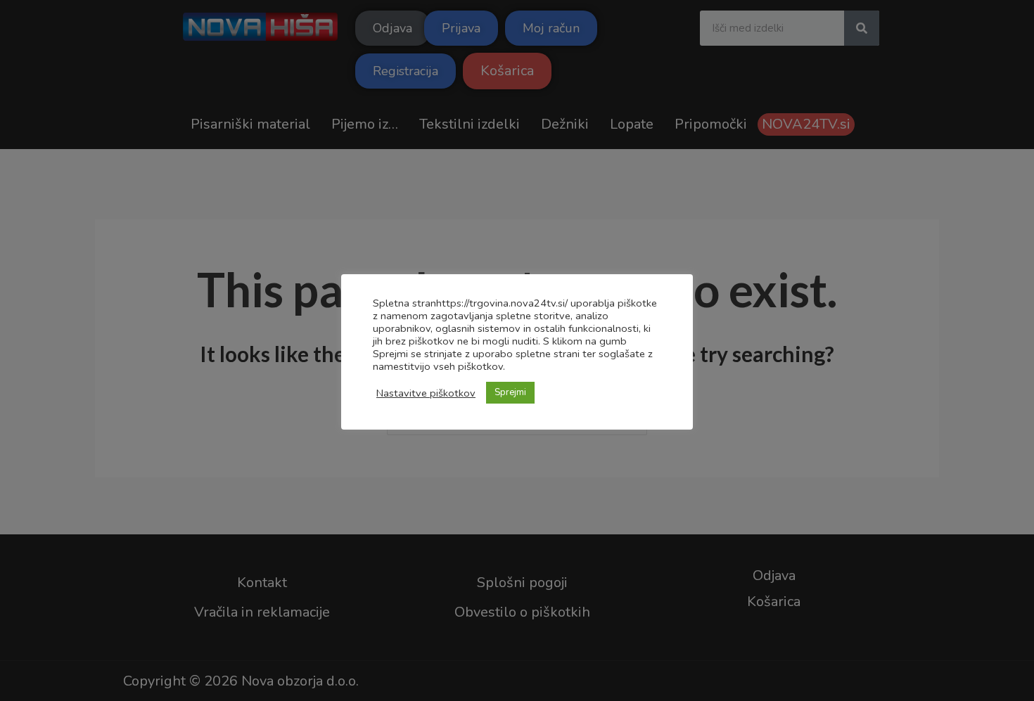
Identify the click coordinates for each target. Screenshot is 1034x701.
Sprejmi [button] (510, 392)
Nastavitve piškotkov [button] (425, 393)
